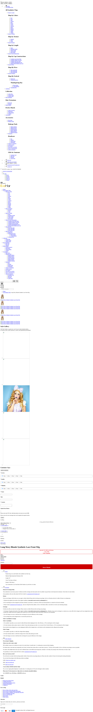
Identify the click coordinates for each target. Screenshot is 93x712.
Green (12, 24)
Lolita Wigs (10, 94)
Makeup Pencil (14, 127)
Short (12, 48)
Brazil (8, 180)
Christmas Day (14, 87)
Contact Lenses (11, 144)
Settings (10, 3)
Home (8, 6)
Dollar (8, 176)
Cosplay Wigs (11, 95)
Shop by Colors (11, 12)
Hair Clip (10, 102)
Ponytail (9, 103)
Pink (11, 20)
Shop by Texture (11, 33)
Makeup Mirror (14, 126)
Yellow (12, 32)
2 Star (17, 476)
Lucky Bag (13, 158)
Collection (8, 88)
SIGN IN (9, 160)
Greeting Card (13, 155)
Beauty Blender (14, 130)
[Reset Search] (13, 281)
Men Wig (12, 156)
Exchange (7, 587)
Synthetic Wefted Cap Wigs (16, 60)
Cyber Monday (16, 86)
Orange (12, 21)
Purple (12, 23)
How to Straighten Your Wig (8, 693)
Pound (8, 177)
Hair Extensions (9, 97)
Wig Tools (10, 120)
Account (5, 3)
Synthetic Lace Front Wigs (16, 59)
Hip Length (13, 52)
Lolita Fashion (11, 112)
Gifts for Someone (11, 149)
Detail (6, 571)
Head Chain (13, 141)
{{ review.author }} (4, 525)
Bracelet (12, 157)
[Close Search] (2, 283)
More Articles (5, 696)
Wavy (12, 40)
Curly (12, 41)
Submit (2, 517)
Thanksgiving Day (14, 80)
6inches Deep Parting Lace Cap (17, 63)
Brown (12, 28)
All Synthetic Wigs (9, 7)
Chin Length (13, 51)
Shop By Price (11, 64)
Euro (8, 175)
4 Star (8, 476)
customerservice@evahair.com (13, 164)
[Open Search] (17, 281)
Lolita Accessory (11, 110)
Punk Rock (10, 111)
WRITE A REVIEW (4, 470)
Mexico (8, 178)
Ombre (12, 30)
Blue (12, 22)
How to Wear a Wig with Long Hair (10, 690)
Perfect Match (8, 105)
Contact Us (9, 166)
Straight (12, 39)
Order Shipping (8, 638)
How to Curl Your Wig (7, 694)
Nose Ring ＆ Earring (12, 147)
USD (5, 173)
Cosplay (9, 113)
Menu (2, 3)
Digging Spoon (14, 129)
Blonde (12, 29)
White (12, 31)
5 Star (4, 476)
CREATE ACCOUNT (12, 162)
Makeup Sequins (14, 132)
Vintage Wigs (10, 96)
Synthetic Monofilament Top (16, 62)
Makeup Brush (14, 131)
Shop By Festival (11, 73)
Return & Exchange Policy (8, 680)
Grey (12, 19)
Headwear (10, 133)
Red (11, 18)
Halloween (13, 78)
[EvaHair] (6, 187)
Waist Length (13, 50)
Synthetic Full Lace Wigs (16, 61)
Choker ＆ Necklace (12, 143)
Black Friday (15, 85)
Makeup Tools (11, 121)
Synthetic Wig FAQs (7, 681)
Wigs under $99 (14, 72)
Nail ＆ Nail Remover (12, 148)
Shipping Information (7, 684)
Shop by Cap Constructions (13, 53)
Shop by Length (11, 42)
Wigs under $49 (14, 70)
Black (12, 27)
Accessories (8, 114)
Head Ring (13, 142)
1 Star (21, 476)
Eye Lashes (10, 145)
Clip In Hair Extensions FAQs (9, 682)
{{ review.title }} (4, 530)
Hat (11, 138)
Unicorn (12, 26)
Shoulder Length (14, 49)
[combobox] (6, 281)
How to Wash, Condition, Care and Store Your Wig (13, 692)
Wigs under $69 (14, 71)
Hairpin (12, 140)
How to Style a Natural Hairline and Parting (12, 691)
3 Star (12, 476)
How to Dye (5, 695)
